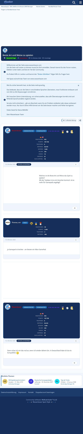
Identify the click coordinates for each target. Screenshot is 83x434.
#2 (76, 240)
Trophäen (40, 144)
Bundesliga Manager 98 (67, 384)
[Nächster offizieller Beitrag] (74, 208)
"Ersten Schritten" (43, 74)
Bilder (41, 151)
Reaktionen (39, 139)
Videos (41, 154)
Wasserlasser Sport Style (41, 402)
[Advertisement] (41, 29)
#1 (76, 164)
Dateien (40, 149)
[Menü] (80, 2)
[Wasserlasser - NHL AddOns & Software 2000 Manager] (8, 3)
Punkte (40, 142)
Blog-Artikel (39, 159)
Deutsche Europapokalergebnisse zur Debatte (50, 380)
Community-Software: (41, 400)
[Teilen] (80, 120)
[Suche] (74, 3)
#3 (76, 341)
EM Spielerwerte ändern (17, 380)
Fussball (37, 384)
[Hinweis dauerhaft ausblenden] (78, 85)
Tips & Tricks (65, 380)
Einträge (40, 156)
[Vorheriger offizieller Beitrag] (74, 362)
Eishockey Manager (14, 384)
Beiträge (40, 146)
